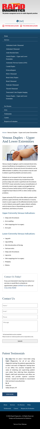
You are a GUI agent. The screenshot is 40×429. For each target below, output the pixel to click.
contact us (22, 285)
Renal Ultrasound (11, 81)
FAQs (29, 405)
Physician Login (12, 26)
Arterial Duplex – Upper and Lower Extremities (16, 58)
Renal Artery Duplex (12, 77)
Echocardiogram (11, 70)
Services (6, 40)
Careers (6, 117)
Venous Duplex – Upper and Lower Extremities (16, 97)
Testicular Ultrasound (12, 85)
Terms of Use (17, 424)
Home (6, 36)
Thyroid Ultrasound (12, 88)
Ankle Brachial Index (12, 53)
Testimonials (8, 114)
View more (9, 394)
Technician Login (30, 26)
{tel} (21, 21)
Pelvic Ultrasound (11, 74)
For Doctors (7, 106)
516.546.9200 (10, 288)
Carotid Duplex (10, 66)
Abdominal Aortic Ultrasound (15, 45)
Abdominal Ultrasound (13, 49)
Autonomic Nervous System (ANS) (16, 63)
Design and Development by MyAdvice (20, 418)
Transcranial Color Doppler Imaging (16, 92)
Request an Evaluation (10, 121)
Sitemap (24, 424)
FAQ (5, 110)
